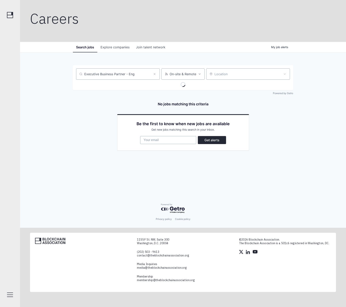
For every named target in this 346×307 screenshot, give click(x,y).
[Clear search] (154, 74)
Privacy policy (164, 219)
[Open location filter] (284, 74)
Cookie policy (182, 219)
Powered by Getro (283, 93)
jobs (85, 47)
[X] (241, 252)
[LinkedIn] (248, 252)
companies (115, 47)
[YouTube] (255, 252)
